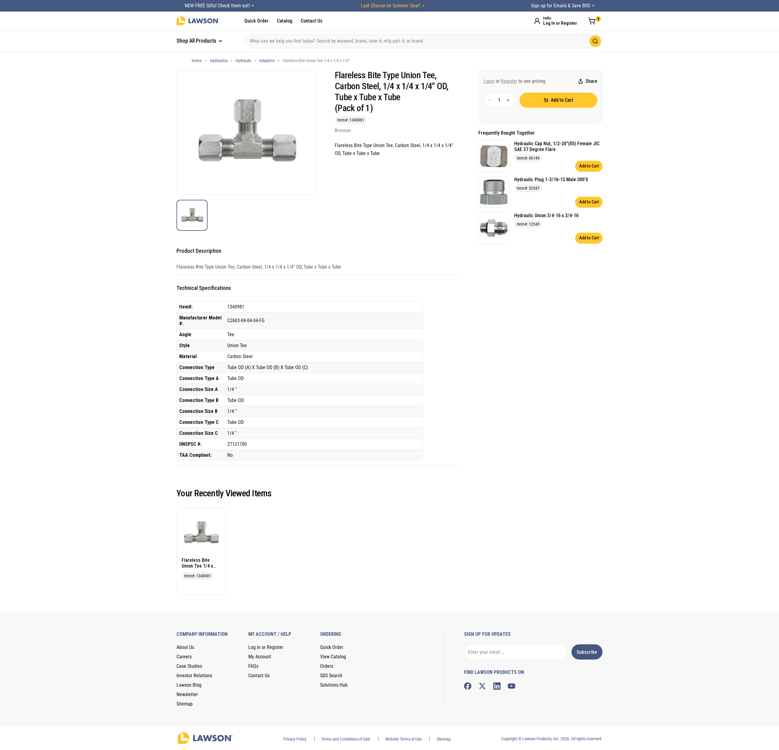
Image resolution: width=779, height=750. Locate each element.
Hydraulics (219, 60)
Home (197, 60)
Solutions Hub (334, 685)
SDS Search (331, 675)
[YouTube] (511, 686)
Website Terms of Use (403, 739)
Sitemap (184, 704)
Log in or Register (265, 647)
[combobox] (424, 41)
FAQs (253, 666)
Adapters (266, 60)
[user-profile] (537, 21)
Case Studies (189, 666)
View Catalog (333, 657)
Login (489, 81)
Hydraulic (243, 60)
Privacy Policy (294, 739)
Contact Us (312, 21)
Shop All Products (197, 41)
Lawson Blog (188, 685)
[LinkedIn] (497, 686)
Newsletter (187, 694)
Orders (326, 666)
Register (509, 81)
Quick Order (256, 21)
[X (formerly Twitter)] (482, 686)
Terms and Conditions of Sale (345, 739)
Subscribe (587, 652)
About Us (185, 647)
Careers (184, 657)
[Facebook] (467, 686)
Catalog (284, 21)
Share (591, 81)
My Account (259, 657)
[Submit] (595, 41)
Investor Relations (194, 675)
